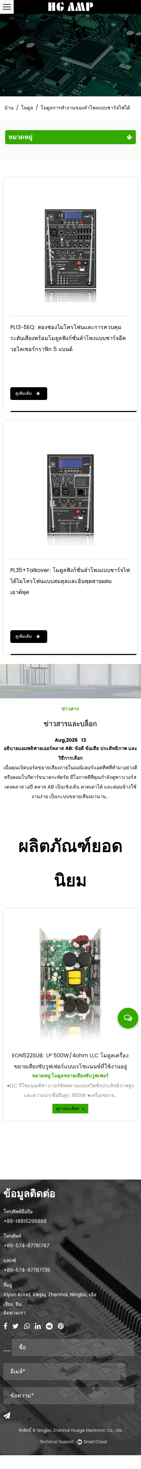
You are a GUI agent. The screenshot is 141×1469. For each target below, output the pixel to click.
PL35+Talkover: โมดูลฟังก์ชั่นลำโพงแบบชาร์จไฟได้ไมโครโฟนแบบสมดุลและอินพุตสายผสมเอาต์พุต (70, 581)
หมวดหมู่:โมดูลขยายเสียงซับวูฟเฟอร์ (70, 1076)
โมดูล (27, 108)
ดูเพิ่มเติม (24, 393)
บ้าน (9, 108)
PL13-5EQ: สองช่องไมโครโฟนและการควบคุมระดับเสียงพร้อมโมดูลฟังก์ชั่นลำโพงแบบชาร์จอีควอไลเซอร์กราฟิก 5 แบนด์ (68, 338)
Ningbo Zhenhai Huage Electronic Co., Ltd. (80, 1430)
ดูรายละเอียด (68, 1109)
